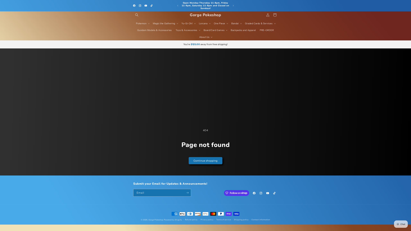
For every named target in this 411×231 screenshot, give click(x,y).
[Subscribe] (187, 193)
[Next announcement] (233, 6)
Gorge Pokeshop (156, 220)
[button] (136, 14)
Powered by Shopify (173, 220)
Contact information (260, 219)
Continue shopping (205, 160)
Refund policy (191, 219)
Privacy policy (207, 219)
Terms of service (223, 219)
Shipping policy (241, 219)
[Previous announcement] (177, 6)
